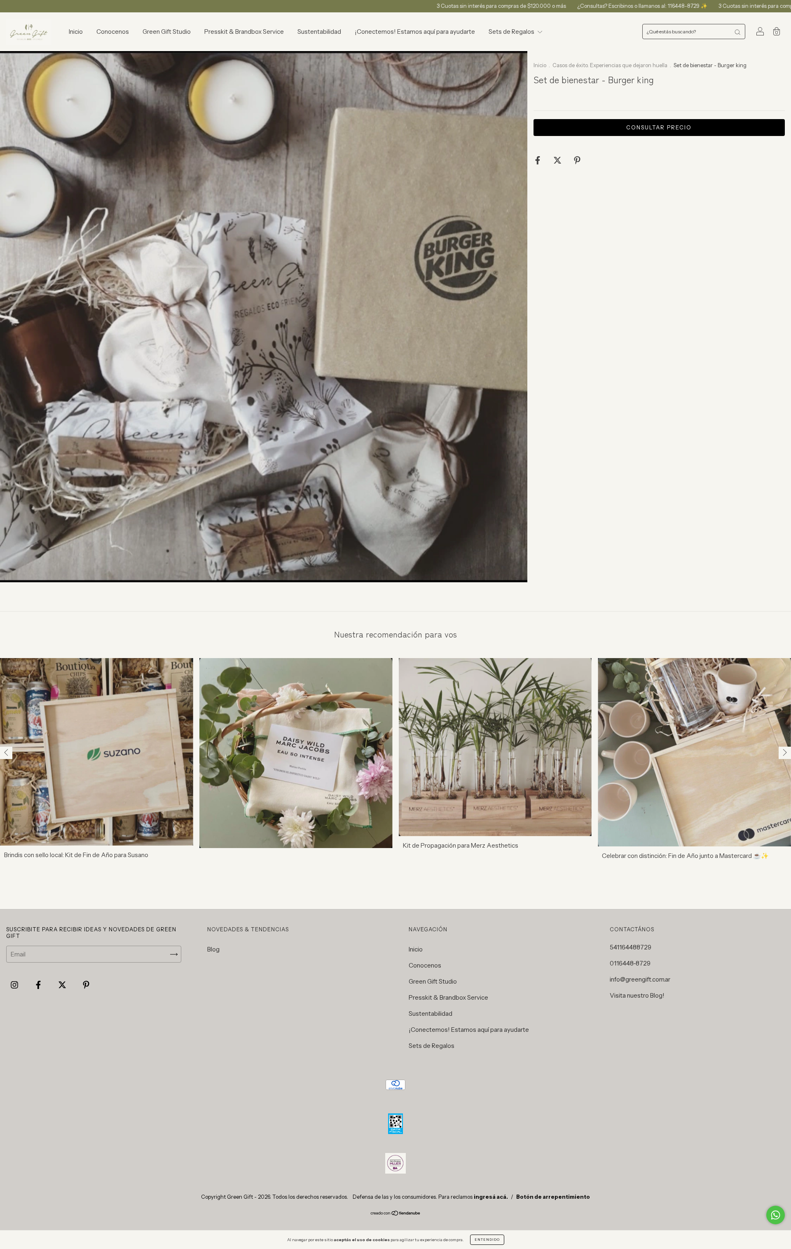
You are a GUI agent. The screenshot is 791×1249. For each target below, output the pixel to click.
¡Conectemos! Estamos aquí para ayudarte (415, 31)
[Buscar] (737, 31)
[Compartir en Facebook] (538, 160)
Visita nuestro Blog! (637, 995)
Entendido (487, 1239)
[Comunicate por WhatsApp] (775, 1215)
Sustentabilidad (319, 31)
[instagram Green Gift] (15, 985)
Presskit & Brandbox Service (244, 31)
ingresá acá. (491, 1196)
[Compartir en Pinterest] (577, 160)
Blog (213, 949)
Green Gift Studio (167, 31)
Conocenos (112, 31)
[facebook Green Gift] (39, 985)
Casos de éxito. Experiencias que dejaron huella (610, 65)
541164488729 (630, 947)
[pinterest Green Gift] (86, 985)
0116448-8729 (630, 963)
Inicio (76, 31)
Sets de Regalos (512, 31)
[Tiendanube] (395, 1214)
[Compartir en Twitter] (558, 160)
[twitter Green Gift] (63, 985)
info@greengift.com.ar (640, 979)
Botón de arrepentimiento (553, 1196)
